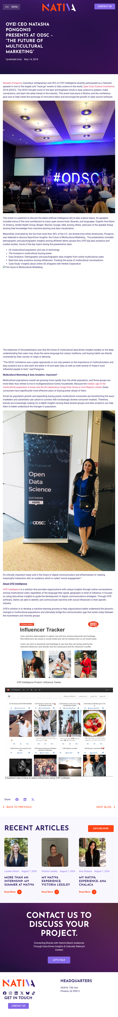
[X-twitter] (22, 993)
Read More (10, 892)
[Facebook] (4, 993)
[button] (11, 7)
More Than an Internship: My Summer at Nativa (19, 881)
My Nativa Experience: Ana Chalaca (92, 881)
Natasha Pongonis (12, 83)
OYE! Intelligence (11, 589)
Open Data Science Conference (99, 86)
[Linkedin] (16, 993)
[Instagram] (10, 993)
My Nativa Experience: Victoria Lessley (56, 881)
